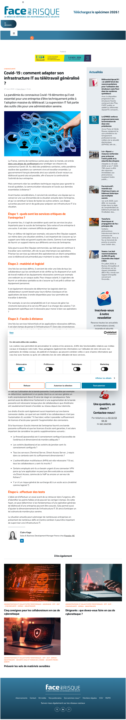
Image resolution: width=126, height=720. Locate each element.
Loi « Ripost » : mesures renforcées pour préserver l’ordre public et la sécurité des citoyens (110, 156)
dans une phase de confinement (23, 163)
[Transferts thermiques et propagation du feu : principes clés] (94, 219)
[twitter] (57, 709)
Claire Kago (20, 89)
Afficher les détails (103, 378)
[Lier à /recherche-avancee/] (32, 38)
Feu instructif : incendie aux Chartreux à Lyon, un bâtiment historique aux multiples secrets (110, 192)
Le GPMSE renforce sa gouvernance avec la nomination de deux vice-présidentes (110, 121)
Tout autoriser (99, 385)
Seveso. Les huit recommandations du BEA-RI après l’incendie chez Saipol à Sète (110, 256)
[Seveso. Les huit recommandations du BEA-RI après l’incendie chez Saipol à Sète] (94, 251)
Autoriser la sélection (63, 385)
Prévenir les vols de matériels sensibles (27, 666)
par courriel (105, 423)
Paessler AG (69, 535)
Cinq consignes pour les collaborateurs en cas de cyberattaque (32, 612)
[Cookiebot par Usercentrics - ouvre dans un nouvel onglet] (106, 333)
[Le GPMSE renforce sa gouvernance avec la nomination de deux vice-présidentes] (94, 117)
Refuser (27, 385)
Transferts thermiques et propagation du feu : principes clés (110, 222)
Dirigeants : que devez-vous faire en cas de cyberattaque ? (90, 612)
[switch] (49, 369)
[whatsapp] (69, 709)
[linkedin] (22, 541)
